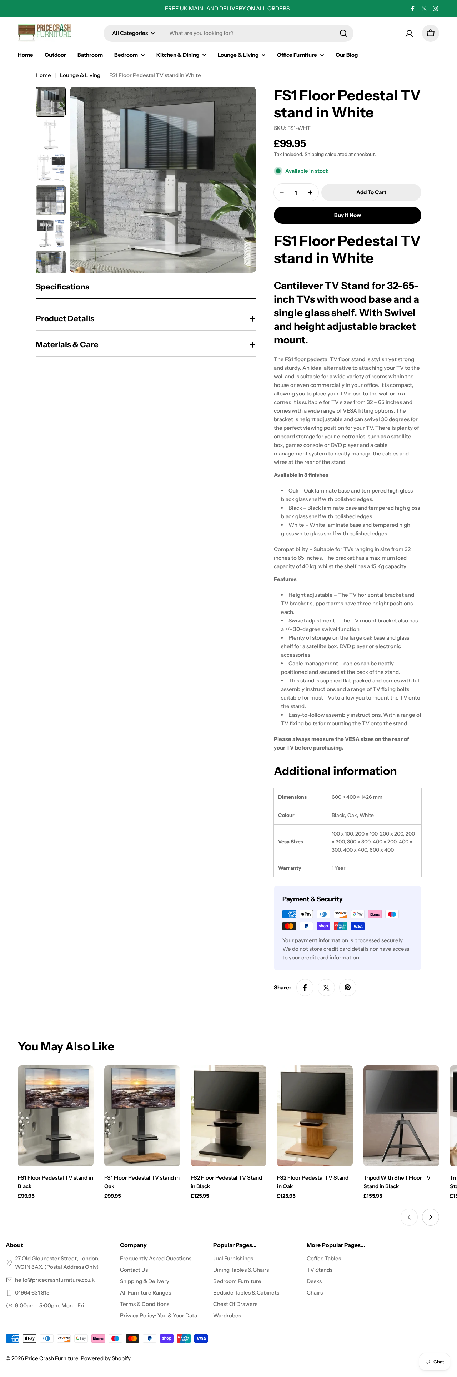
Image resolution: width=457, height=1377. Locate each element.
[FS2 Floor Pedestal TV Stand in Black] (228, 1115)
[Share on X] (326, 987)
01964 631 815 (32, 1292)
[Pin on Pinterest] (347, 987)
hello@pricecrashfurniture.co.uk (55, 1279)
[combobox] (228, 33)
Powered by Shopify (106, 1358)
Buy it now (347, 215)
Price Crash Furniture (51, 1358)
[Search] (343, 33)
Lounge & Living (80, 75)
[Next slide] (430, 1217)
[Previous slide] (409, 1217)
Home (43, 75)
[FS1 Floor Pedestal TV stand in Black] (56, 1115)
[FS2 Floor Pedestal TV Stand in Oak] (315, 1115)
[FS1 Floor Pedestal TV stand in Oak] (142, 1115)
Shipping (314, 154)
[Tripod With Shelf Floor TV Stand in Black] (401, 1115)
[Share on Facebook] (304, 987)
